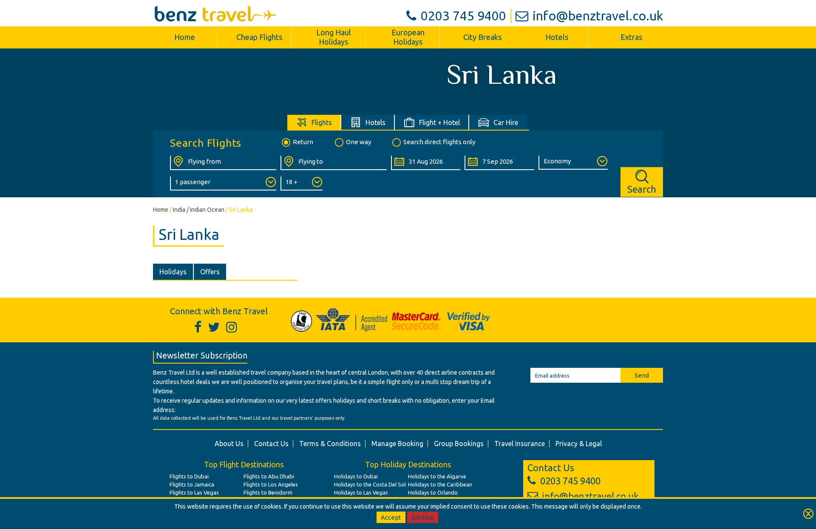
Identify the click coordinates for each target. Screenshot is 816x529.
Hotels (556, 37)
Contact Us (271, 443)
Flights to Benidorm (268, 492)
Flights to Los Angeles (271, 484)
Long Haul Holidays (333, 37)
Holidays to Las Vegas (361, 492)
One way (358, 141)
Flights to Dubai (189, 476)
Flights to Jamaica (192, 484)
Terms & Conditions (330, 443)
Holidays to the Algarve (437, 476)
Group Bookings (459, 443)
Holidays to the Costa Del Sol (370, 484)
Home (184, 37)
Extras (631, 37)
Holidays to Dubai (356, 476)
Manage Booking (397, 443)
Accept (391, 517)
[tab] (314, 122)
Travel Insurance (519, 443)
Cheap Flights (259, 37)
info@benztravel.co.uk (598, 16)
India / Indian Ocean (198, 209)
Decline (422, 517)
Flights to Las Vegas (194, 492)
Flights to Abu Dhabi (269, 476)
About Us (229, 443)
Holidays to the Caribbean (440, 484)
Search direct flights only (439, 141)
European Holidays (408, 37)
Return (303, 141)
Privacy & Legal (578, 443)
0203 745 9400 (463, 16)
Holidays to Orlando (433, 492)
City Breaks (482, 37)
